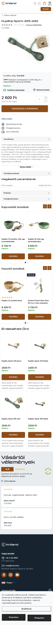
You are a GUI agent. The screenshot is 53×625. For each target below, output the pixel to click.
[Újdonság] (39, 285)
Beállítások (26, 609)
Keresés (46, 9)
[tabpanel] (13, 236)
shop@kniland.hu (12, 565)
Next (49, 206)
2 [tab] (27, 262)
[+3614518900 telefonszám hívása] (34, 3)
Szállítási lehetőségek (16, 90)
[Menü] (49, 3)
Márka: (6, 119)
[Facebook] (3, 574)
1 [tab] (25, 262)
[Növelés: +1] (46, 97)
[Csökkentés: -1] (46, 101)
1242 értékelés (9, 481)
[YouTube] (17, 574)
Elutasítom (13, 617)
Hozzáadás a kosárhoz (25, 108)
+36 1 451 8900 (11, 558)
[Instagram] (10, 574)
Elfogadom (39, 618)
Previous (45, 206)
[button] (13, 378)
